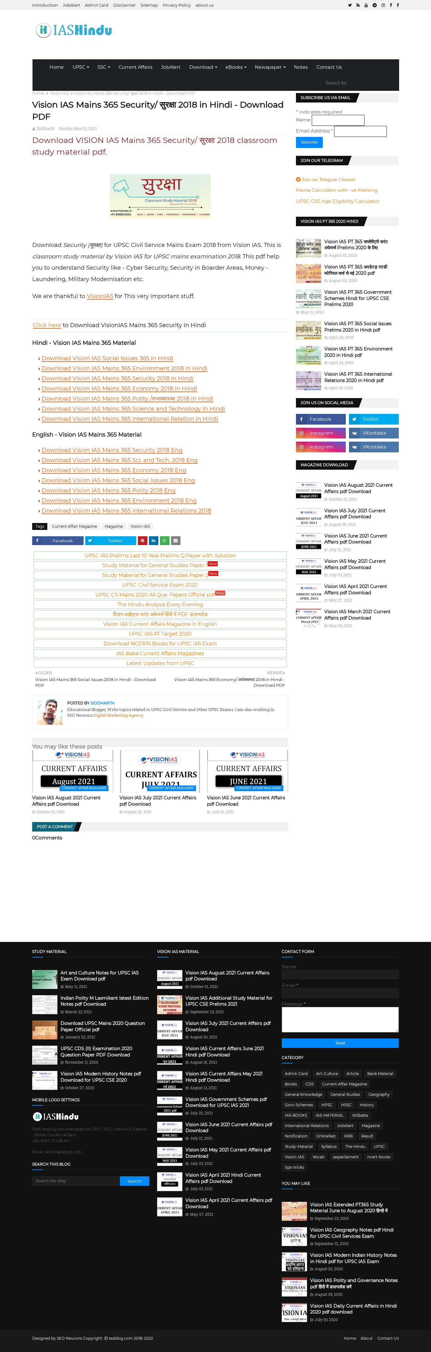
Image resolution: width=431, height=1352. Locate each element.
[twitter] (349, 5)
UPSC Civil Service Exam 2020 (160, 585)
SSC (101, 67)
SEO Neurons (69, 1338)
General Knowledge (303, 1094)
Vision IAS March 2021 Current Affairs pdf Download (357, 615)
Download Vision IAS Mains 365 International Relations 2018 (126, 510)
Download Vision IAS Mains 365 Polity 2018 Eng (108, 490)
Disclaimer (124, 5)
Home (57, 67)
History (367, 1104)
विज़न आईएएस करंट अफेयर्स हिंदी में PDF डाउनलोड (160, 614)
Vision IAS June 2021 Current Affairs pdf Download (355, 539)
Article (352, 1073)
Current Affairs (135, 67)
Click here (47, 325)
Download (201, 67)
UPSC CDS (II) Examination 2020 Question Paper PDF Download (96, 1052)
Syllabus (329, 1146)
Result (367, 1136)
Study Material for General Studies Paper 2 (159, 575)
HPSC (327, 1104)
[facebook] (390, 5)
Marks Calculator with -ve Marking (337, 190)
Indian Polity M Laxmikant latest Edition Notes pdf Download (105, 1001)
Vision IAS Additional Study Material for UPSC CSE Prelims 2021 (229, 1001)
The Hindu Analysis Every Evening (160, 605)
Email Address (314, 131)
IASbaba (360, 1115)
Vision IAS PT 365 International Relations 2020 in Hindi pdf (358, 377)
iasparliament (346, 1157)
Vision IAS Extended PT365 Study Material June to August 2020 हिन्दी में (348, 1208)
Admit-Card (296, 1073)
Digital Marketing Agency (118, 715)
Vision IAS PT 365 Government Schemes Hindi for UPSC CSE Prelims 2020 (358, 298)
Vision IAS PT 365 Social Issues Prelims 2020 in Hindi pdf (358, 327)
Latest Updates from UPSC (160, 663)
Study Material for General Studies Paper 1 (160, 565)
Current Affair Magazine (74, 526)
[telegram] (374, 5)
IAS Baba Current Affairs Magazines (160, 653)
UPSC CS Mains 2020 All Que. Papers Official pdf (159, 595)
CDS (309, 1084)
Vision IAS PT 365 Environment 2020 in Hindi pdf (358, 352)
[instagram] (383, 5)
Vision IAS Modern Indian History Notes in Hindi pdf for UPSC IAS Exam (353, 1258)
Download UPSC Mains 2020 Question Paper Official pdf (103, 1026)
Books (291, 1084)
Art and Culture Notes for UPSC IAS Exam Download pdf (100, 976)
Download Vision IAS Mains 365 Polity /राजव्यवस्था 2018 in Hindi (127, 398)
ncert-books (379, 1157)
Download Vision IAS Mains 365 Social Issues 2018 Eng (118, 480)
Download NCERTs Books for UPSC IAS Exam (160, 644)
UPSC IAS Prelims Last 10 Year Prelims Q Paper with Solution (160, 556)
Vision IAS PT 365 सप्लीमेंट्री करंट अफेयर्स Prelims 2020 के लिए (356, 245)
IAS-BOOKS (296, 1115)
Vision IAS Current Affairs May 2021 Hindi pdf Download (224, 1077)
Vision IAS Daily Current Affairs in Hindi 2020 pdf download (353, 1309)
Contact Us (329, 67)
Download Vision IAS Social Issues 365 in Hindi (107, 358)
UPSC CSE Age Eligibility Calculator (338, 201)
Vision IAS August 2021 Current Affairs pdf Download (66, 801)
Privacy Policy (177, 5)
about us (205, 5)
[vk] (374, 433)
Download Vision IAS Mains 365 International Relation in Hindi (130, 418)
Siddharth (46, 128)
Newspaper (268, 67)
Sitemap (149, 5)
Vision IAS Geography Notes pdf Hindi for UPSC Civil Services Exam (352, 1233)
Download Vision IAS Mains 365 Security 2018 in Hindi (117, 378)
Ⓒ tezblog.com (119, 1338)
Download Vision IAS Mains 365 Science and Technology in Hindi (133, 408)
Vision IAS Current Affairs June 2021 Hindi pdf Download (225, 1052)
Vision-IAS (59, 93)
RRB (348, 1136)
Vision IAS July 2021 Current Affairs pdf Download (355, 514)
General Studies (345, 1094)
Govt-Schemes (299, 1104)
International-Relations (307, 1125)
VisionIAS (100, 296)
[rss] (358, 5)
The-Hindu (355, 1146)
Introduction (45, 5)
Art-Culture (327, 1073)
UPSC (79, 67)
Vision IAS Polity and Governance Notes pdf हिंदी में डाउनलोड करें (354, 1284)
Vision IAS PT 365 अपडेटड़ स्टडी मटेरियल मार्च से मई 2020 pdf (355, 270)
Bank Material (380, 1073)
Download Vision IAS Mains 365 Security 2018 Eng (112, 450)
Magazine (114, 526)
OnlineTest (326, 1136)
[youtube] (366, 5)
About (367, 1338)
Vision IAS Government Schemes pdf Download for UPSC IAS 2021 (226, 1102)
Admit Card (97, 5)
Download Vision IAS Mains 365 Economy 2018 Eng (114, 470)
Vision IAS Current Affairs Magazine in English (160, 624)
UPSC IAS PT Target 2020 (160, 634)
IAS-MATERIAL (330, 1115)
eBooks (234, 67)
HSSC (346, 1104)
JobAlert (71, 5)
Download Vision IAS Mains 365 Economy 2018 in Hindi (119, 388)
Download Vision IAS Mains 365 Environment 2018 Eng (119, 500)
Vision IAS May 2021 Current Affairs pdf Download (355, 564)
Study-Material (299, 1146)
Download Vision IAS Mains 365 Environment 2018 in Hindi (125, 368)
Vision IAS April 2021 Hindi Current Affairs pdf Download (223, 1178)
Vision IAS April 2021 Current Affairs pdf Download (355, 590)
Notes (301, 67)
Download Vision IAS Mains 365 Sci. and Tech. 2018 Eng (120, 460)
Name (304, 120)
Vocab (318, 1157)
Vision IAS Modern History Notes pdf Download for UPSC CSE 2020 (101, 1077)
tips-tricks (294, 1167)
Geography (379, 1094)
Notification (296, 1136)
